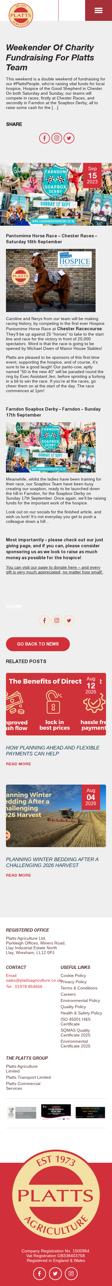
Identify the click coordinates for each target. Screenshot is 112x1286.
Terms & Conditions (79, 988)
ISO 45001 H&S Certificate (75, 1021)
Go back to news (38, 643)
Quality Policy (73, 1006)
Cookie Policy (73, 975)
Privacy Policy (74, 981)
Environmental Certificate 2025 (75, 1043)
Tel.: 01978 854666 (24, 986)
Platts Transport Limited (28, 1077)
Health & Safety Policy (81, 1013)
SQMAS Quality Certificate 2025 (75, 1032)
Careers (68, 994)
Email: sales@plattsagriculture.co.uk (34, 978)
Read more (18, 763)
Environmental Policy (80, 1000)
